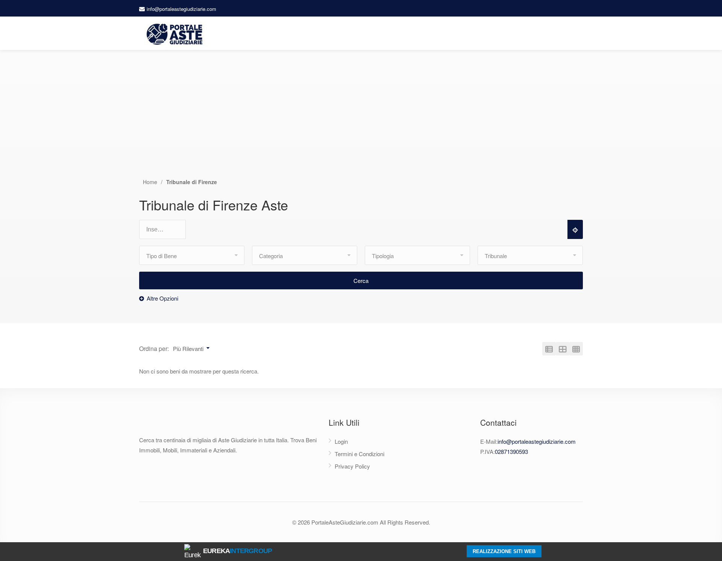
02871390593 (511, 451)
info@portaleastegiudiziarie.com (181, 8)
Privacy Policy (352, 466)
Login (341, 441)
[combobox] (165, 229)
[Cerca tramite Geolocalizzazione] (575, 229)
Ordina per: (154, 348)
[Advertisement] (361, 121)
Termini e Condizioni (359, 454)
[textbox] (165, 229)
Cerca (361, 280)
